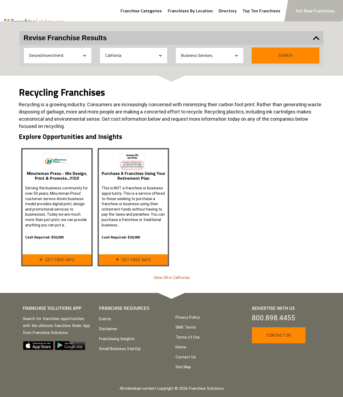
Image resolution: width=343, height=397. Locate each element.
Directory (228, 11)
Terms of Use (188, 337)
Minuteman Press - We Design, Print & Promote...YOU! (57, 175)
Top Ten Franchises (261, 11)
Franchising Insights (117, 338)
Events (105, 319)
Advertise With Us (273, 308)
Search (285, 55)
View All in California (171, 277)
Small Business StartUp (120, 348)
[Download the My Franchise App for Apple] (38, 345)
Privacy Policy (188, 317)
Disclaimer (108, 328)
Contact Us (186, 357)
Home (181, 347)
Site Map (183, 367)
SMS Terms (186, 327)
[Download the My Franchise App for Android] (70, 345)
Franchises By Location (190, 11)
